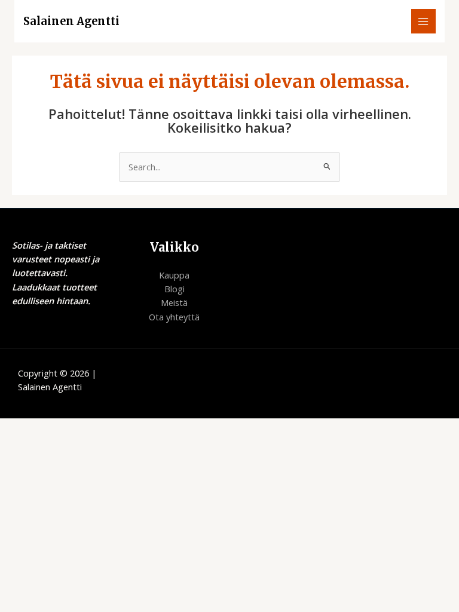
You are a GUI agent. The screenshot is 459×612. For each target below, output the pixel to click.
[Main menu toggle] (423, 21)
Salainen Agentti (71, 21)
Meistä (174, 302)
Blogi (174, 289)
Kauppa (174, 275)
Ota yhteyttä (174, 317)
